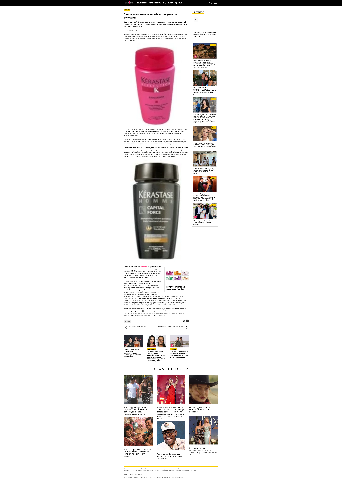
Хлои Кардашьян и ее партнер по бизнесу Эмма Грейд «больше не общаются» (204, 34)
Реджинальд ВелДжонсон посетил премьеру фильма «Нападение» (169, 456)
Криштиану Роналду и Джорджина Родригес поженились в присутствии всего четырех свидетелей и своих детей (204, 91)
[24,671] (205, 218)
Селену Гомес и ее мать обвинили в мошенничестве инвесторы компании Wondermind (133, 353)
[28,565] (205, 58)
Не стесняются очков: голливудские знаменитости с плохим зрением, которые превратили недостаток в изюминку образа (156, 356)
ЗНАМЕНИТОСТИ (142, 3)
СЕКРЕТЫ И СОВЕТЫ (155, 3)
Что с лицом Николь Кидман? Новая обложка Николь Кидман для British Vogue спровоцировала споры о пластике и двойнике (204, 145)
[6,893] (205, 112)
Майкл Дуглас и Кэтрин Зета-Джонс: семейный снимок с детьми (203, 222)
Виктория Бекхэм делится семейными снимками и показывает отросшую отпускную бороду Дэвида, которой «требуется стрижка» (204, 63)
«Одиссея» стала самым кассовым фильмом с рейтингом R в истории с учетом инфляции (179, 354)
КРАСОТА (170, 3)
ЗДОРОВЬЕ (178, 3)
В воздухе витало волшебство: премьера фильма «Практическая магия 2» (203, 451)
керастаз (143, 267)
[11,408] (205, 191)
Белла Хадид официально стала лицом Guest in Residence (201, 409)
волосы (145, 150)
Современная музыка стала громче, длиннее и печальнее (173, 327)
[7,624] (205, 141)
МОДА (164, 3)
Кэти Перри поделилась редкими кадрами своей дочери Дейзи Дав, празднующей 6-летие (135, 410)
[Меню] (215, 3)
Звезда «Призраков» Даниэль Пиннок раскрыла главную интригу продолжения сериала (137, 452)
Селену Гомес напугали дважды (135, 327)
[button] (211, 3)
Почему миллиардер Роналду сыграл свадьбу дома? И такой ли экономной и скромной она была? (204, 170)
